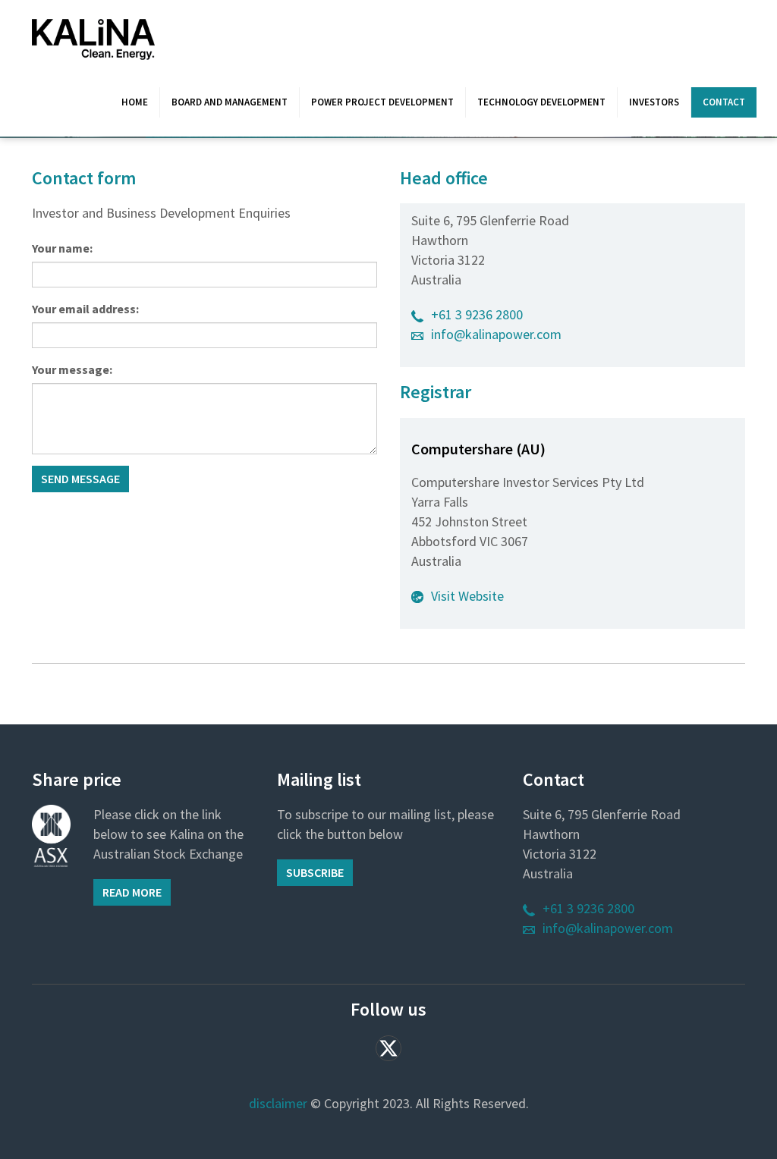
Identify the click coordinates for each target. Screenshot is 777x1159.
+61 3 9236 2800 (477, 314)
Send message (80, 478)
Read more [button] (132, 892)
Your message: (72, 369)
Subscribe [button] (315, 872)
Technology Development (541, 102)
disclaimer (278, 1103)
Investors (654, 102)
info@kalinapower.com (496, 334)
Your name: (62, 248)
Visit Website (467, 596)
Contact (724, 102)
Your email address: (85, 308)
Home (134, 102)
